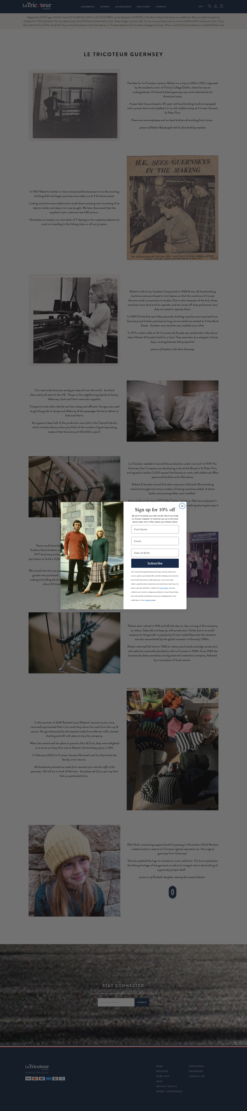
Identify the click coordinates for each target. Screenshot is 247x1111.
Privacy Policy (164, 588)
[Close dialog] (182, 506)
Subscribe (155, 563)
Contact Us (148, 600)
